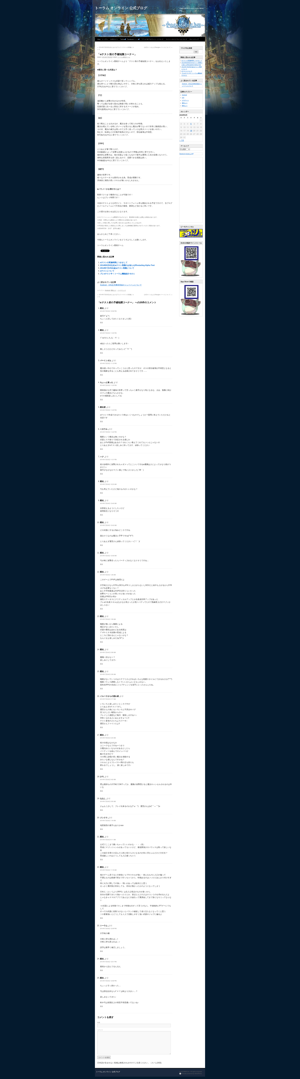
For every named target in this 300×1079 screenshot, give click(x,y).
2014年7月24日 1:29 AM (108, 575)
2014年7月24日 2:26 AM (108, 674)
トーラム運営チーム (123, 57)
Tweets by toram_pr (185, 154)
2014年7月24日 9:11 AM (108, 840)
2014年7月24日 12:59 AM (108, 556)
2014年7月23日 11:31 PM (108, 459)
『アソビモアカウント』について (152, 39)
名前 (98, 1022)
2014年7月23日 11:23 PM (108, 410)
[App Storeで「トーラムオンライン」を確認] (191, 316)
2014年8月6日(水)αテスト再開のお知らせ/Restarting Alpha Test (127, 265)
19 (191, 130)
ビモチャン (185, 100)
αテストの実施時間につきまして (114, 262)
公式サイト (114, 39)
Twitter (122, 39)
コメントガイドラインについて (176, 39)
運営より (185, 103)
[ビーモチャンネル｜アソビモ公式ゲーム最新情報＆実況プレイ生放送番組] (191, 233)
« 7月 (182, 140)
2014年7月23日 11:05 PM (108, 333)
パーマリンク (121, 290)
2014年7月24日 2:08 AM (108, 652)
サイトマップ (194, 39)
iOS (183, 97)
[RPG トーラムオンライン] (191, 277)
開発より (113, 290)
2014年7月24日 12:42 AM (108, 525)
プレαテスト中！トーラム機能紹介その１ (117, 274)
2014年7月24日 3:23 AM (108, 738)
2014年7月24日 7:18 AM (108, 820)
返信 (101, 322)
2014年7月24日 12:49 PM (108, 928)
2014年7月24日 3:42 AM (108, 779)
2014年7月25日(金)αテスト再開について (117, 268)
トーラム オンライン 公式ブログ (121, 7)
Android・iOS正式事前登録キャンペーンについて (121, 285)
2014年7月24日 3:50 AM (108, 801)
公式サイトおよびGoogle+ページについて (158, 47)
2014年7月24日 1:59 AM (108, 619)
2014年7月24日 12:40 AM (108, 503)
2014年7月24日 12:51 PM (108, 962)
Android (107, 290)
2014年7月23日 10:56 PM (108, 311)
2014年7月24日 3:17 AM (108, 699)
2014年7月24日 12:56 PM (108, 981)
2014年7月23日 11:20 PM (108, 385)
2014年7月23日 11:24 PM (108, 432)
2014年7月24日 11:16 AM (108, 870)
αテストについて (107, 271)
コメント (100, 1030)
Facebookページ (132, 39)
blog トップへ (103, 39)
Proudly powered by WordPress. (192, 1073)
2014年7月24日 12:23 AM (108, 484)
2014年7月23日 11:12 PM (108, 363)
